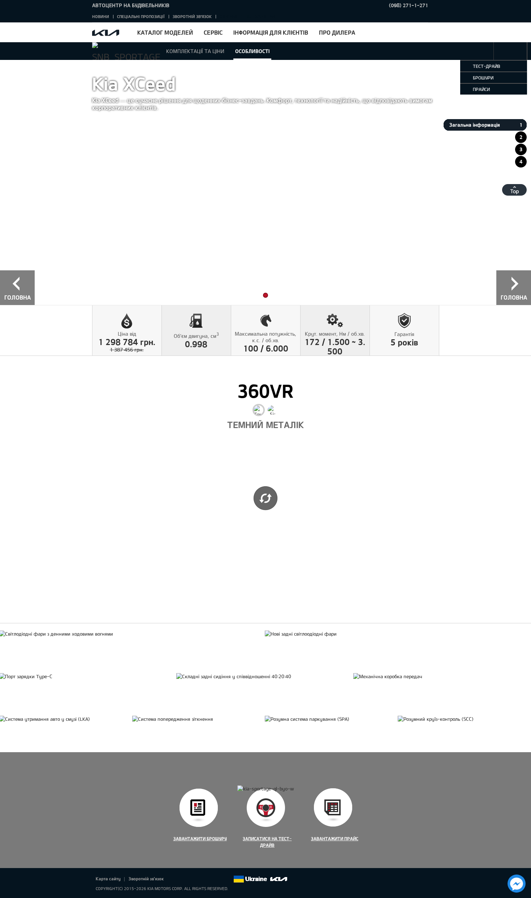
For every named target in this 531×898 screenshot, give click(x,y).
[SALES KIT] (510, 51)
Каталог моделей (165, 32)
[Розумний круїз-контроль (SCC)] (436, 719)
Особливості (252, 51)
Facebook (177, 879)
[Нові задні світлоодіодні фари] (301, 634)
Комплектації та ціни (195, 51)
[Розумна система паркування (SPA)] (307, 719)
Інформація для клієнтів (270, 32)
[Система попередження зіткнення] (172, 719)
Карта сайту (108, 878)
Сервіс (213, 32)
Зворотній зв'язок (192, 16)
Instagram (217, 879)
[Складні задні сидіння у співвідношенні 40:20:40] (233, 676)
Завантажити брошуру (200, 838)
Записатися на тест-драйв (267, 841)
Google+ (197, 879)
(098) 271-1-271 (408, 5)
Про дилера (337, 32)
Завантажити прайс (334, 838)
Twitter (187, 879)
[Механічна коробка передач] (387, 676)
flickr (227, 879)
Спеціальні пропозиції (141, 16)
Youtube (207, 879)
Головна (17, 297)
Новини (100, 16)
